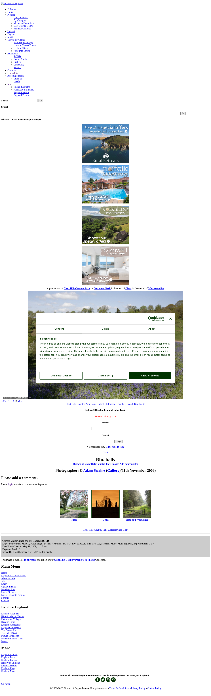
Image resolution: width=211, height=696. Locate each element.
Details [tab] (105, 328)
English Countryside (11, 627)
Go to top (6, 684)
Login (4, 584)
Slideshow (110, 404)
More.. (10, 84)
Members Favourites (24, 23)
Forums (5, 597)
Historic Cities (20, 48)
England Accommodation (13, 575)
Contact (5, 600)
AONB (17, 56)
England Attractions (11, 624)
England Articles (22, 87)
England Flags (8, 668)
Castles (17, 62)
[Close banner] (170, 319)
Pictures (11, 14)
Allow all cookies (150, 375)
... (11, 401)
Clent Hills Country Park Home (81, 404)
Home (10, 12)
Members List (8, 589)
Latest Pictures (21, 17)
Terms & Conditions (119, 688)
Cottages (18, 78)
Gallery (113, 470)
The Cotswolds (8, 630)
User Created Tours (23, 26)
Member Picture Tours (12, 638)
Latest (101, 404)
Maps (10, 37)
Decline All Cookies (61, 375)
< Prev (4, 401)
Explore (11, 34)
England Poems (21, 95)
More (20, 401)
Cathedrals (19, 64)
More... (17, 67)
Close (105, 452)
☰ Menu (11, 9)
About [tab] (151, 328)
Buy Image (139, 404)
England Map (8, 671)
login (10, 484)
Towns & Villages (16, 39)
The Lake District (9, 633)
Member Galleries (22, 28)
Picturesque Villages (23, 42)
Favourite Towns (22, 50)
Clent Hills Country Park (95, 529)
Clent (125, 529)
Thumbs (120, 404)
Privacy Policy (138, 688)
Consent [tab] (59, 328)
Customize (104, 375)
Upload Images (8, 586)
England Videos (21, 92)
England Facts (8, 657)
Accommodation (15, 75)
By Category (20, 20)
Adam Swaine (22, 398)
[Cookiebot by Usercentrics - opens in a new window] (150, 318)
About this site (8, 578)
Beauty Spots (20, 59)
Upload (11, 31)
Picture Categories (10, 635)
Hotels (17, 81)
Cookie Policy (154, 688)
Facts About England (24, 89)
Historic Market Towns (25, 45)
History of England (10, 662)
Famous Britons (9, 665)
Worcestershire (115, 529)
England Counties (10, 613)
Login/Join (12, 73)
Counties (11, 70)
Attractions (12, 53)
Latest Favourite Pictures (13, 595)
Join (3, 581)
